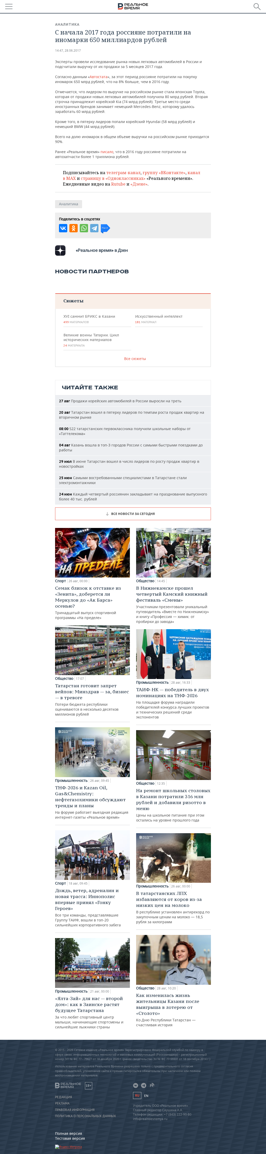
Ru (137, 1095)
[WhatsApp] (84, 228)
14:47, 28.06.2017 (68, 50)
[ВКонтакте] (63, 228)
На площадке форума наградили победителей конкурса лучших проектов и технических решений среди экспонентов (172, 703)
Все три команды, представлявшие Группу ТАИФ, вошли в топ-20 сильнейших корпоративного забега (88, 907)
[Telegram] (94, 228)
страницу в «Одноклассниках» (113, 178)
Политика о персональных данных (85, 1116)
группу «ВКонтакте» (164, 172)
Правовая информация (75, 1110)
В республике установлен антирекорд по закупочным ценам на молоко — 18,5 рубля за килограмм (173, 907)
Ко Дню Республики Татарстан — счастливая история (167, 1009)
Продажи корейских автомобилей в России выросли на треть (120, 400)
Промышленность (71, 780)
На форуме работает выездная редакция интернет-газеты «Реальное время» (91, 802)
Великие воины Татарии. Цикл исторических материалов (91, 340)
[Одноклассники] (73, 228)
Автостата (99, 76)
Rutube (118, 184)
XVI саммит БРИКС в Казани (89, 319)
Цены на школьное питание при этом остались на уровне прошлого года (173, 805)
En (146, 1096)
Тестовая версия (70, 1138)
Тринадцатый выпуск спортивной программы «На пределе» (88, 602)
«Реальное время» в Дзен (102, 250)
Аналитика (67, 24)
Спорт (60, 581)
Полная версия (68, 1133)
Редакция (63, 1097)
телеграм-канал (123, 172)
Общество (64, 678)
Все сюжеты (135, 358)
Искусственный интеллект (158, 319)
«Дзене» (139, 184)
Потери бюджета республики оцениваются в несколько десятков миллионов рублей (92, 700)
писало (107, 151)
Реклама (62, 1103)
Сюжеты (73, 301)
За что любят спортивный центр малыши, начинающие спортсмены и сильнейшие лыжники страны (89, 1012)
